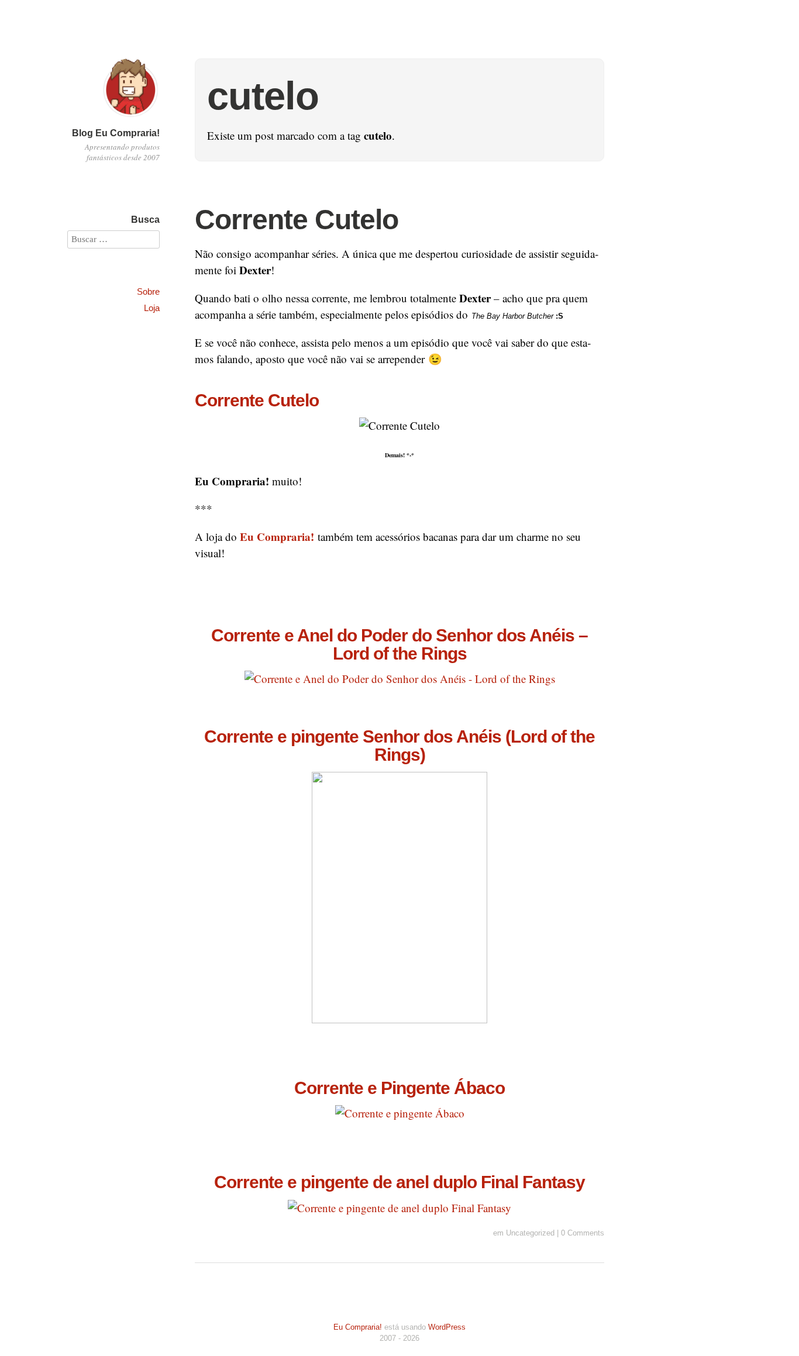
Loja (152, 308)
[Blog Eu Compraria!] (130, 118)
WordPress (447, 1327)
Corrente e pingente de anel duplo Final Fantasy (399, 1182)
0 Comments (582, 1233)
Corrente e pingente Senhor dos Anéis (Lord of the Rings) (399, 745)
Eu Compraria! (357, 1327)
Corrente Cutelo (296, 219)
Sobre (148, 291)
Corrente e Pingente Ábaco (399, 1088)
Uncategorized (530, 1233)
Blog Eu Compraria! (116, 133)
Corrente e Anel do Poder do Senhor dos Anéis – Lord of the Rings (399, 644)
